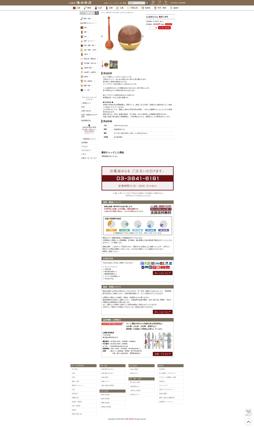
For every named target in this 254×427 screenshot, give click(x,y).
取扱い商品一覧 (77, 414)
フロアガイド (86, 150)
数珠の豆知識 (105, 394)
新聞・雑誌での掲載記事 (166, 397)
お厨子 (86, 54)
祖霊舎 (147, 8)
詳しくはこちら (162, 273)
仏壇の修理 (104, 377)
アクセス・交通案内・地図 (167, 377)
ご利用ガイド (86, 103)
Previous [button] (103, 36)
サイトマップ (163, 385)
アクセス (84, 146)
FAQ (83, 107)
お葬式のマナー (135, 394)
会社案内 (84, 142)
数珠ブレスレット (77, 385)
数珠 (89, 8)
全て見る (75, 369)
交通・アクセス (162, 354)
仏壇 (78, 8)
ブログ (116, 3)
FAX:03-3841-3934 (89, 130)
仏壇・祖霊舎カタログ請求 (89, 115)
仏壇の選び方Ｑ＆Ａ (107, 373)
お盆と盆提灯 (134, 369)
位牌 (111, 8)
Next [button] (142, 36)
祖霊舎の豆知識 (106, 407)
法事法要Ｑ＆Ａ (135, 386)
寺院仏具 (134, 8)
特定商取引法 (86, 120)
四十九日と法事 (135, 382)
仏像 (121, 8)
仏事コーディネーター (89, 158)
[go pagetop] (248, 421)
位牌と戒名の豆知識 (107, 385)
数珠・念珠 (87, 18)
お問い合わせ (86, 111)
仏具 (100, 8)
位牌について (105, 381)
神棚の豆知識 (105, 402)
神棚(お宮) (75, 397)
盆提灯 (176, 8)
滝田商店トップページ (166, 401)
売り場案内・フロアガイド (167, 373)
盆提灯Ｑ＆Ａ (134, 373)
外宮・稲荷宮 (76, 406)
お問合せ (162, 381)
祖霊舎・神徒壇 (77, 401)
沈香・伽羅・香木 (89, 45)
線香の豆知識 (105, 398)
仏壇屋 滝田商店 (129, 419)
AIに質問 (123, 3)
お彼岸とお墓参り (135, 390)
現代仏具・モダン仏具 (112, 12)
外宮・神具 (162, 8)
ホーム (103, 12)
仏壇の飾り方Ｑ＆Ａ (107, 369)
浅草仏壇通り (163, 393)
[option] (122, 36)
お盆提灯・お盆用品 (90, 72)
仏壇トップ (108, 3)
